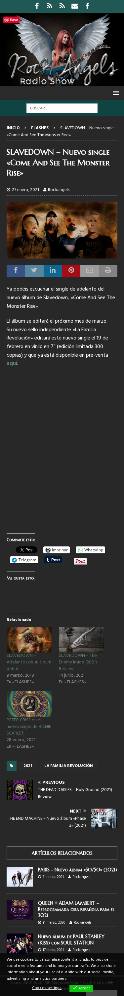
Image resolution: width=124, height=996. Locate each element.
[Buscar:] (62, 108)
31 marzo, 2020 (54, 923)
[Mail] (74, 6)
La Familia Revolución (68, 766)
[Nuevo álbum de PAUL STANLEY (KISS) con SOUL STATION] (20, 943)
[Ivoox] (49, 6)
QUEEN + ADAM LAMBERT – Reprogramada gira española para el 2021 (76, 909)
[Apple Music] (62, 6)
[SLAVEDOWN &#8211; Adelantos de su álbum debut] (29, 640)
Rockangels (58, 189)
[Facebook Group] (87, 6)
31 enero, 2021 (53, 877)
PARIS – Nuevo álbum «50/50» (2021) (77, 870)
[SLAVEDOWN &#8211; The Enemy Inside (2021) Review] (81, 640)
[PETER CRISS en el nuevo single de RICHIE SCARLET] (29, 704)
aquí (12, 363)
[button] (114, 93)
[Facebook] (37, 6)
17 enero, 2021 (53, 950)
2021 (27, 766)
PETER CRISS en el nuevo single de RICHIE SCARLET (29, 726)
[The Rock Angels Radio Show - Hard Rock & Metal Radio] (62, 82)
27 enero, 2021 (25, 189)
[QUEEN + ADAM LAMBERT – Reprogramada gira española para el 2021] (20, 910)
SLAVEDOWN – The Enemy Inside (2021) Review (78, 662)
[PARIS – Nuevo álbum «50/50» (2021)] (20, 877)
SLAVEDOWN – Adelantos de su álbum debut (29, 662)
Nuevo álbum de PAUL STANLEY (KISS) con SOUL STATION (71, 939)
